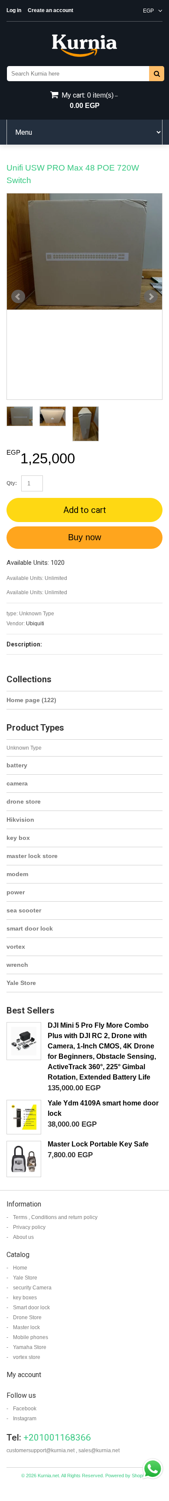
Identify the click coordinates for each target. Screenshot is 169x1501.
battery (16, 765)
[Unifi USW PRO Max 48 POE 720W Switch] (84, 251)
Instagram (24, 1419)
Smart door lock (31, 1308)
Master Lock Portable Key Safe (98, 1144)
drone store (23, 801)
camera (17, 783)
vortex (15, 946)
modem (17, 874)
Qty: (11, 483)
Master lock (26, 1327)
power (15, 892)
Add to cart (84, 510)
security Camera (32, 1288)
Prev (18, 297)
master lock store (32, 855)
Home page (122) (31, 700)
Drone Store (27, 1317)
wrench (17, 964)
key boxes (25, 1298)
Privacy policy (29, 1227)
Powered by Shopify (126, 1475)
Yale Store (21, 982)
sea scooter (23, 910)
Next (151, 297)
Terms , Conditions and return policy (55, 1217)
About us (23, 1237)
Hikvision (20, 819)
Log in (13, 10)
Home (20, 1268)
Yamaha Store (29, 1347)
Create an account (50, 10)
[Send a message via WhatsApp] (153, 1469)
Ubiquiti (35, 624)
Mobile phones (30, 1337)
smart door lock (29, 928)
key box (18, 837)
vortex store (26, 1357)
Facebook (24, 1409)
